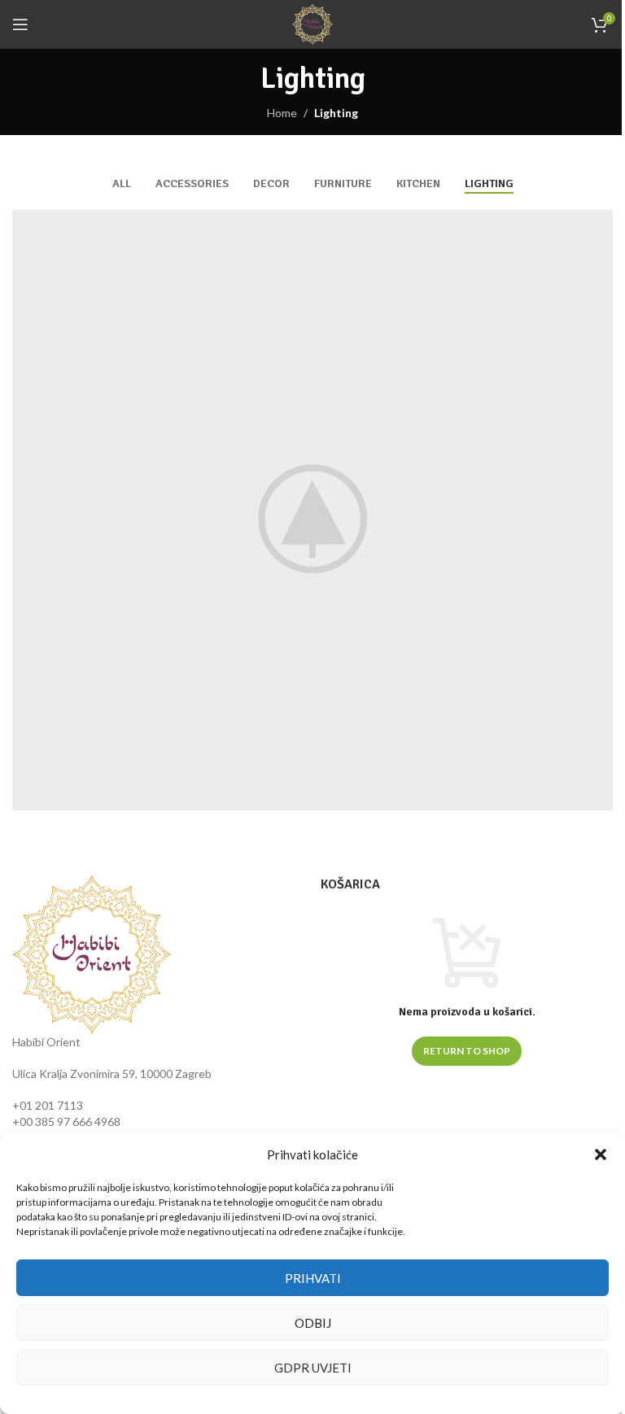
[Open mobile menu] (20, 24)
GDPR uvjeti (313, 1367)
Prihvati (313, 1278)
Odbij (313, 1323)
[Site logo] (312, 23)
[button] (600, 1154)
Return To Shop (466, 1051)
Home (282, 113)
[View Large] (598, 224)
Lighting (336, 113)
